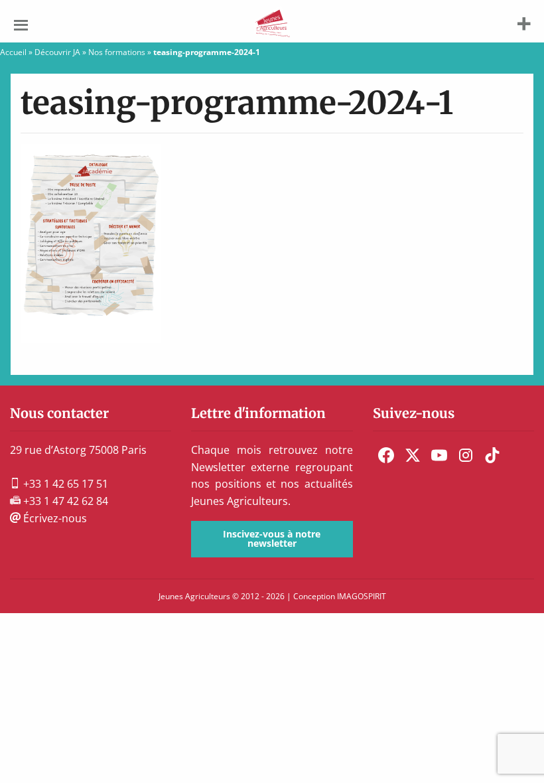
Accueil (13, 52)
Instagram (465, 455)
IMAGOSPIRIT (361, 596)
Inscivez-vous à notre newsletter (271, 538)
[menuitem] (386, 455)
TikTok (492, 455)
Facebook (386, 455)
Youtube (439, 455)
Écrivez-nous (54, 518)
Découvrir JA (57, 52)
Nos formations (116, 52)
